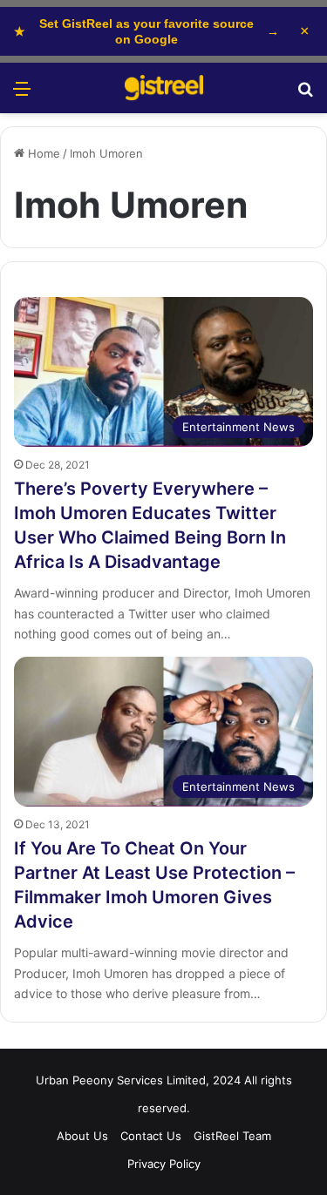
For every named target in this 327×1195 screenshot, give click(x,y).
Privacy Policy (164, 1164)
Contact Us (150, 1136)
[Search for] (305, 94)
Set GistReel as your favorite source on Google (146, 31)
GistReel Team (232, 1136)
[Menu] (22, 94)
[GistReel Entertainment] (164, 88)
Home (42, 153)
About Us (82, 1136)
